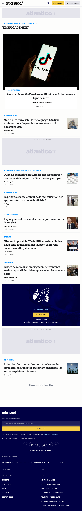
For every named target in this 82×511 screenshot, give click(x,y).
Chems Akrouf (8, 252)
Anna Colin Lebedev (10, 226)
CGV (42, 476)
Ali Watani (7, 204)
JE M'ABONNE (58, 3)
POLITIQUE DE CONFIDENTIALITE (52, 493)
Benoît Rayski (8, 182)
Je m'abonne (41, 315)
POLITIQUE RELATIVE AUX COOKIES (53, 501)
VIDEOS (4, 488)
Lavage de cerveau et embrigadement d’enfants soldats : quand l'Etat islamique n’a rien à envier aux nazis (34, 270)
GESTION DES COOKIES (49, 488)
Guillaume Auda (9, 130)
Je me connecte (73, 3)
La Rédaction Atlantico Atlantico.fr (41, 103)
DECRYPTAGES (7, 476)
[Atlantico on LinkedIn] (44, 444)
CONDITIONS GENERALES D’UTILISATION (55, 505)
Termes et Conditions (51, 434)
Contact (61, 462)
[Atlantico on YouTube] (56, 444)
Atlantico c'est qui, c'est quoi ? (15, 462)
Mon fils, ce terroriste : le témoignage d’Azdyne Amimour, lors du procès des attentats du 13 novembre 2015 (31, 123)
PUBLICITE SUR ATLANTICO (50, 484)
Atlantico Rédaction (10, 277)
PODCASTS (6, 493)
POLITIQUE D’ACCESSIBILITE (50, 497)
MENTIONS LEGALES (48, 480)
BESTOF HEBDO (7, 497)
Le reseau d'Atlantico (43, 462)
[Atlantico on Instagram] (50, 444)
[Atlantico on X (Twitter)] (31, 444)
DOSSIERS (5, 480)
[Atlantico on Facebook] (37, 444)
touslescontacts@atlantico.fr (41, 450)
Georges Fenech (9, 375)
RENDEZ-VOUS (7, 484)
